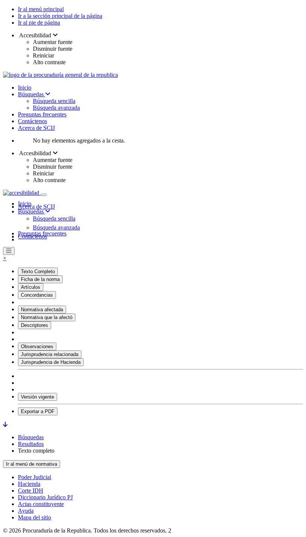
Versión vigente (37, 397)
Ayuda (26, 511)
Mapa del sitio (34, 517)
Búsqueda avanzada (56, 107)
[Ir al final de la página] (5, 424)
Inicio (24, 87)
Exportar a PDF (37, 411)
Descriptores (34, 325)
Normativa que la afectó (46, 317)
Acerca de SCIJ (36, 128)
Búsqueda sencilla (54, 101)
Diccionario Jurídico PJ (45, 497)
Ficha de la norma (40, 279)
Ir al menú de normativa (31, 464)
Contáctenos (32, 121)
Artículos (30, 287)
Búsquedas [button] (31, 211)
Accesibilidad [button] (35, 35)
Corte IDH (30, 490)
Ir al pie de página (39, 22)
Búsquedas (31, 94)
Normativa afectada (42, 309)
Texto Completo (38, 271)
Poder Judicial (34, 477)
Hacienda (29, 484)
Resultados (31, 444)
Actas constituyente (41, 504)
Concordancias (37, 295)
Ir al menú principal (41, 9)
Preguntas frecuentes (42, 114)
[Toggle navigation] (44, 195)
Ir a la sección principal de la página (60, 16)
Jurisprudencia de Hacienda (51, 362)
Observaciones (37, 346)
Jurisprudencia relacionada (49, 354)
